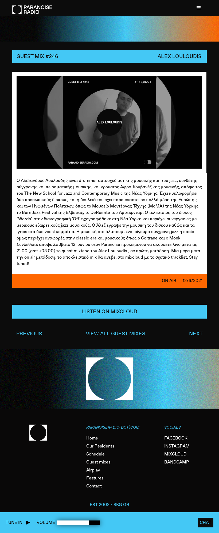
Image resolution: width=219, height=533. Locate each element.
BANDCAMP (176, 462)
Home (92, 438)
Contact (94, 486)
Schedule (95, 454)
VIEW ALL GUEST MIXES (115, 334)
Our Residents (100, 446)
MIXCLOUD (175, 454)
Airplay (93, 470)
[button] (199, 8)
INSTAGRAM (177, 446)
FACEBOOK (175, 438)
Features (95, 478)
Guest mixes (98, 462)
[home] (32, 7)
